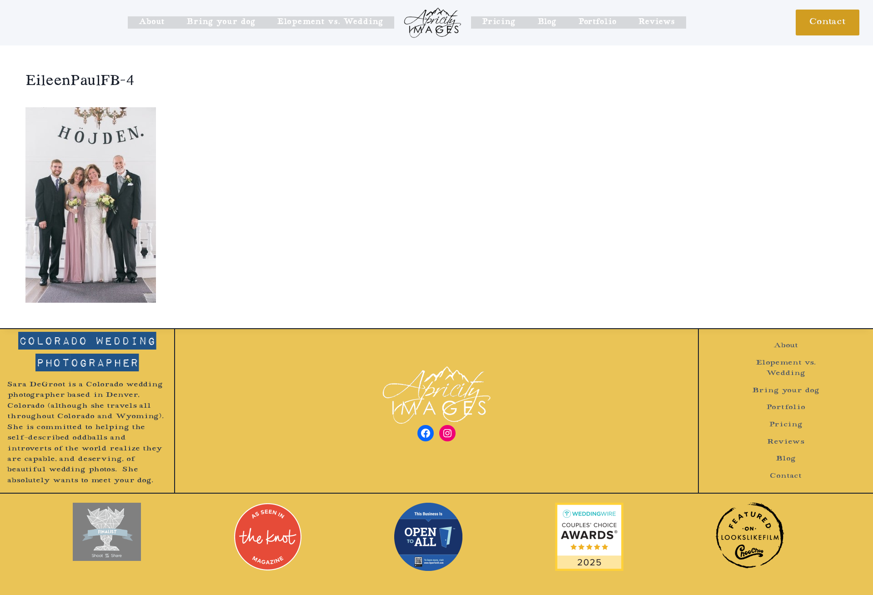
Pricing (498, 22)
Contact (827, 22)
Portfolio (597, 22)
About (152, 22)
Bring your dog (220, 22)
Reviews (656, 22)
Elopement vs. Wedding (330, 22)
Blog (547, 22)
